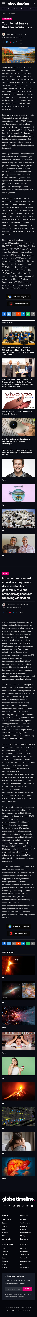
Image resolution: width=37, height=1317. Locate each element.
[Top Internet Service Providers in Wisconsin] (18, 55)
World (10, 9)
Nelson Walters (11, 605)
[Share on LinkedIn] (13, 42)
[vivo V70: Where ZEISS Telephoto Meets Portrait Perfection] (18, 399)
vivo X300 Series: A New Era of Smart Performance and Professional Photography (16, 441)
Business (24, 9)
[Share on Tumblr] (16, 42)
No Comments (8, 37)
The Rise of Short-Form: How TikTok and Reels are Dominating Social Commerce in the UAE (17, 452)
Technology (7, 18)
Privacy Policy (13, 1296)
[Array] (18, 468)
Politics (16, 9)
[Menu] (3, 3)
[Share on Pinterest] (10, 42)
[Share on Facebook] (3, 42)
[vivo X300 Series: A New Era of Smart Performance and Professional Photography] (18, 427)
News (4, 9)
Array (4, 480)
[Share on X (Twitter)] (7, 42)
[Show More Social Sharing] (21, 42)
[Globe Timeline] (19, 3)
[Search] (34, 3)
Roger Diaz (10, 34)
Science (5, 573)
